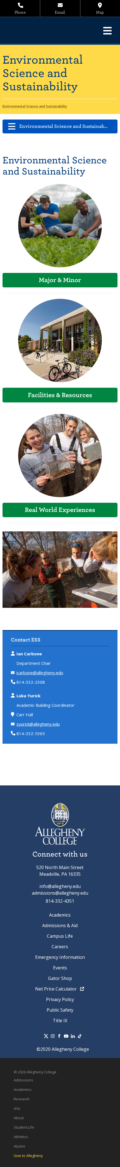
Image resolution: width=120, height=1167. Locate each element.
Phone (20, 12)
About (19, 1117)
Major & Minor (60, 280)
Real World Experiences (60, 509)
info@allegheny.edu (60, 886)
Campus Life (60, 936)
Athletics (21, 1136)
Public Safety (60, 1010)
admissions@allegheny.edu (60, 893)
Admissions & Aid (60, 925)
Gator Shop (60, 978)
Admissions (23, 1080)
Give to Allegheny (28, 1155)
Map (100, 12)
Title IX (60, 1020)
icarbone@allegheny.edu (39, 672)
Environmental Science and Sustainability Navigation (68, 126)
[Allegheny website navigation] (107, 31)
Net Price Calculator (56, 989)
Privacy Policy (60, 999)
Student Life (24, 1127)
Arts (17, 1108)
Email (60, 12)
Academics (60, 915)
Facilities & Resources (60, 395)
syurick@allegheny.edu (38, 724)
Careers (60, 947)
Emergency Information (60, 957)
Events (60, 968)
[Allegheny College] (43, 30)
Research (22, 1098)
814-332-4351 (60, 901)
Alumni (19, 1146)
